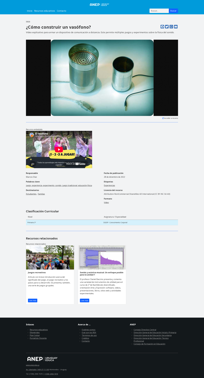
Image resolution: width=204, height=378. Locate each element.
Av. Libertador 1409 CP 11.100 (37, 369)
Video (106, 202)
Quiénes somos (88, 329)
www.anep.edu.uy (32, 365)
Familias (41, 194)
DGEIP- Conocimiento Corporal (115, 222)
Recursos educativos (44, 10)
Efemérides (35, 332)
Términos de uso (89, 335)
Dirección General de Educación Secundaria (153, 335)
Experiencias (109, 185)
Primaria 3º (31, 222)
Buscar (173, 10)
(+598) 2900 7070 (51, 374)
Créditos (85, 338)
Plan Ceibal (35, 335)
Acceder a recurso (171, 118)
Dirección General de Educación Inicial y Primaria (155, 332)
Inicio (29, 10)
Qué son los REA (89, 332)
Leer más (32, 300)
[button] (102, 77)
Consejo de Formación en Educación (149, 344)
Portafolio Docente (38, 338)
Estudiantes (31, 194)
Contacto (61, 10)
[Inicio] (102, 4)
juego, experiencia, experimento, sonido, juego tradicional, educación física (59, 185)
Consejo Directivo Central (145, 329)
